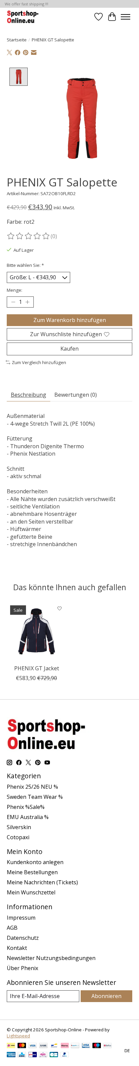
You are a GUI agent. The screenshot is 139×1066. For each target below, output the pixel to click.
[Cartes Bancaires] (54, 1055)
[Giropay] (32, 1055)
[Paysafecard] (75, 1046)
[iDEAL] (11, 1046)
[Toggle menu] (125, 17)
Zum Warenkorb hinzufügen (69, 320)
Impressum (21, 917)
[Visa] (32, 1046)
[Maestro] (96, 1046)
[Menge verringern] (13, 302)
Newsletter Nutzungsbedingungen (51, 958)
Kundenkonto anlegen (35, 862)
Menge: (14, 290)
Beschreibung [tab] (28, 394)
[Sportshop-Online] (23, 17)
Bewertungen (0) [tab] (75, 394)
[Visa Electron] (86, 1046)
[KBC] (22, 1055)
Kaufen (69, 348)
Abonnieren (106, 996)
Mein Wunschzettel (31, 892)
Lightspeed (18, 1036)
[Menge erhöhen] (27, 302)
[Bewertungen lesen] (29, 236)
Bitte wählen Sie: (25, 265)
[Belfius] (107, 1046)
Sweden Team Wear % (35, 797)
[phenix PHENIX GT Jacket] (36, 631)
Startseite (17, 40)
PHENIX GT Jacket (36, 668)
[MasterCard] (22, 1046)
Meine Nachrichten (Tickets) (42, 882)
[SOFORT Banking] (65, 1046)
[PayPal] (64, 1055)
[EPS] (43, 1055)
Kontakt (17, 948)
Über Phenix (22, 968)
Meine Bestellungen (32, 872)
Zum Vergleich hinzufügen (39, 362)
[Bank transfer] (43, 1046)
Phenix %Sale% (26, 807)
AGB (12, 927)
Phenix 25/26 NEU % (32, 786)
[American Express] (11, 1055)
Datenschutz (23, 937)
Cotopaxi (18, 837)
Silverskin (19, 827)
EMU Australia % (28, 817)
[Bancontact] (54, 1046)
